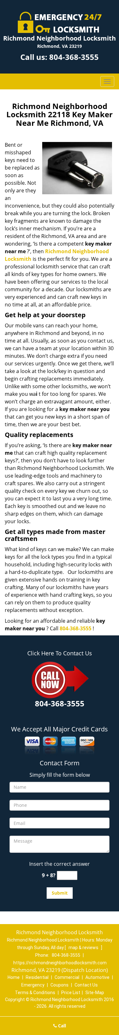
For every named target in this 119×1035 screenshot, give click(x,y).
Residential (37, 977)
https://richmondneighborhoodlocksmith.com (60, 962)
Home (14, 977)
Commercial (67, 977)
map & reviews (84, 947)
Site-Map (94, 992)
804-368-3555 (74, 57)
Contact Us (86, 984)
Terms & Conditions (35, 992)
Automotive (97, 977)
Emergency (32, 984)
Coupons (59, 984)
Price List (70, 992)
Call (61, 1026)
